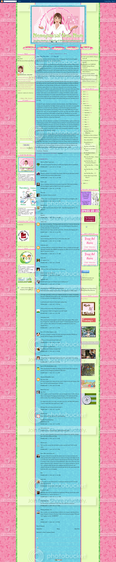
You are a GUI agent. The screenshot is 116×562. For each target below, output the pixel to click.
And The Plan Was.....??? (90, 173)
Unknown (43, 245)
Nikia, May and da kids (46, 453)
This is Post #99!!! (88, 140)
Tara (42, 192)
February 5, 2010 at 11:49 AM (51, 177)
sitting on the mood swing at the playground (51, 308)
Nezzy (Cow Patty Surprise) (47, 332)
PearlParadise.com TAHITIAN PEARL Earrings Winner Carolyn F (88, 66)
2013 (84, 96)
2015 (84, 92)
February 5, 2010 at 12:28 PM (51, 241)
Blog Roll (20, 58)
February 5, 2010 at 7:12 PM (50, 424)
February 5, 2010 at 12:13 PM (51, 201)
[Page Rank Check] (58, 560)
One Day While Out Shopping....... (89, 132)
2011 (84, 101)
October (86, 110)
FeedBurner (29, 148)
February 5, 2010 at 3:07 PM (50, 313)
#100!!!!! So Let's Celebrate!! (91, 137)
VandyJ (42, 171)
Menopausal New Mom (25, 74)
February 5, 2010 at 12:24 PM (51, 232)
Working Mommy (45, 509)
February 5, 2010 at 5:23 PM (50, 362)
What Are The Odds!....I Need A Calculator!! (91, 157)
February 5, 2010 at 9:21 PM (50, 449)
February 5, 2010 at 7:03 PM (50, 409)
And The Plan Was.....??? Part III (48, 56)
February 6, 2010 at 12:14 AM (51, 486)
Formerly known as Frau (46, 346)
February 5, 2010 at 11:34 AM (51, 167)
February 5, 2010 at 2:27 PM (50, 284)
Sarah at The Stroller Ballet (47, 366)
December (87, 105)
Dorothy (43, 413)
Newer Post (39, 529)
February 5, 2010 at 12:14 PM (51, 217)
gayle (42, 479)
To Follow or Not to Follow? (91, 135)
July (85, 117)
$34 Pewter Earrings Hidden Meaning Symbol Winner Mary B (89, 75)
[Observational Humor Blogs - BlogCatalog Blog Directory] (89, 290)
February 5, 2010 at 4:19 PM (50, 351)
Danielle (43, 205)
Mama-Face (43, 389)
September (87, 112)
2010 (84, 103)
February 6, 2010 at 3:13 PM (50, 505)
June (85, 119)
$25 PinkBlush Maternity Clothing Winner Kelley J (89, 70)
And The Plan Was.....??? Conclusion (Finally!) (90, 162)
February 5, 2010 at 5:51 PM (50, 373)
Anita (42, 258)
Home (19, 56)
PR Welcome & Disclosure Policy (26, 61)
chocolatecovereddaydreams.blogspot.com (51, 288)
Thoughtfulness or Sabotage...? (88, 143)
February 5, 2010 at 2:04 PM (50, 275)
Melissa (42, 442)
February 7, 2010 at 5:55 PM (50, 522)
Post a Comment (40, 526)
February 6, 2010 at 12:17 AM (51, 496)
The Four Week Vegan (46, 162)
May (85, 122)
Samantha (43, 279)
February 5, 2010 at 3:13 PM (50, 328)
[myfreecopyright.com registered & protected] (89, 279)
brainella (43, 266)
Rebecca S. (43, 490)
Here (59, 61)
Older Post (77, 529)
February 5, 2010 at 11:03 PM (51, 475)
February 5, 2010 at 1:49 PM (50, 262)
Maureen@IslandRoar (46, 377)
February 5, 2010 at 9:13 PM (50, 438)
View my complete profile (25, 92)
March (86, 126)
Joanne (42, 182)
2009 (84, 183)
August (86, 115)
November (87, 108)
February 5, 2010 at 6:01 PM (50, 385)
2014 (84, 94)
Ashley (42, 221)
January (86, 180)
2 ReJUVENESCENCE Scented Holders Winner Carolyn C (88, 80)
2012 (84, 99)
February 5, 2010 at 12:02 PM (51, 188)
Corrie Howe (44, 355)
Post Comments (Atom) (49, 532)
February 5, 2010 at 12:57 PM (51, 253)
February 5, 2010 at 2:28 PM (50, 304)
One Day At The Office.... (90, 146)
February (86, 129)
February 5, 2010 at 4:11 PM (50, 342)
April (85, 124)
